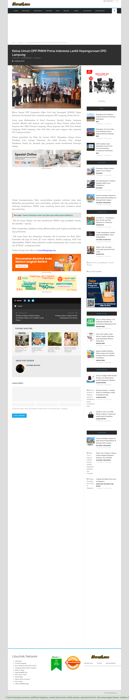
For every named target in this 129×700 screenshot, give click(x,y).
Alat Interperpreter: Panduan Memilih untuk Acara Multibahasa (105, 183)
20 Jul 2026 (107, 204)
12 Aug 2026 (107, 190)
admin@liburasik (26, 58)
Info (57, 10)
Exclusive (99, 173)
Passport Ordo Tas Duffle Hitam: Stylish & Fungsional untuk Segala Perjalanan (105, 414)
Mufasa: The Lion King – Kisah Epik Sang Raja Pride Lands (105, 249)
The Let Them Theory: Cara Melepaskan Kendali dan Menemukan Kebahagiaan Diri (106, 322)
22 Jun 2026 (107, 328)
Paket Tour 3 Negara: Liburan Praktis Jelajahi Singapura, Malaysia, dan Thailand (106, 455)
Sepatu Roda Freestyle (22, 679)
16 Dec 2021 (15, 58)
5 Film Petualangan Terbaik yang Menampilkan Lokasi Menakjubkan (105, 235)
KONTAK (99, 663)
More (76, 10)
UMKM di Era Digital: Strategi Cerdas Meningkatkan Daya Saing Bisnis (21, 349)
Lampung (20, 42)
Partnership (100, 10)
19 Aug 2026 (107, 175)
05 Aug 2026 (107, 138)
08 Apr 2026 (107, 345)
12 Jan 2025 (107, 256)
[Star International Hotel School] (102, 292)
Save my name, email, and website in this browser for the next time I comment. (41, 408)
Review (66, 10)
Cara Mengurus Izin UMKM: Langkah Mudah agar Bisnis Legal (37, 349)
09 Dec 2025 (107, 488)
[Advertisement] (64, 27)
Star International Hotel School (25, 665)
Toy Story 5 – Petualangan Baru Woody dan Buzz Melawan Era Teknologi (105, 220)
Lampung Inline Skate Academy (25, 668)
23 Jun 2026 (107, 227)
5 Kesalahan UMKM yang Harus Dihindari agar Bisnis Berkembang (54, 349)
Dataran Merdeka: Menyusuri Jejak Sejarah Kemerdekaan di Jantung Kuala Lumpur (106, 198)
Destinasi (25, 10)
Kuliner (49, 10)
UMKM (20, 306)
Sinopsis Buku (100, 326)
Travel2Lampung (20, 663)
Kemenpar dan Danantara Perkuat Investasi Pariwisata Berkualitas (105, 117)
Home (16, 10)
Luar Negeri (107, 202)
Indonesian (109, 1)
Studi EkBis (19, 677)
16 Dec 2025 (107, 362)
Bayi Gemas (19, 681)
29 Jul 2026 (107, 155)
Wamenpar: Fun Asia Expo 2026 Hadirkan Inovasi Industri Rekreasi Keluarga (105, 131)
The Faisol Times (21, 674)
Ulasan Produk (101, 382)
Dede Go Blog (19, 670)
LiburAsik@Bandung (22, 684)
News (22, 61)
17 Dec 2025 (107, 462)
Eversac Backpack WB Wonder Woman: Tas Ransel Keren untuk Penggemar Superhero (106, 378)
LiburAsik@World (21, 672)
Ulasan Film (100, 225)
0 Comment (37, 58)
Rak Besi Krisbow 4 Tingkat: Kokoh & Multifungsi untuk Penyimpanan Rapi (105, 392)
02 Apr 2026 (107, 399)
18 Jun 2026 (107, 384)
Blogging (87, 10)
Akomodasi (38, 10)
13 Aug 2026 (107, 123)
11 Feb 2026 (107, 421)
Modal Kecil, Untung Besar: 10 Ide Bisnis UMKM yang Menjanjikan (70, 349)
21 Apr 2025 (107, 241)
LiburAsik (18, 661)
